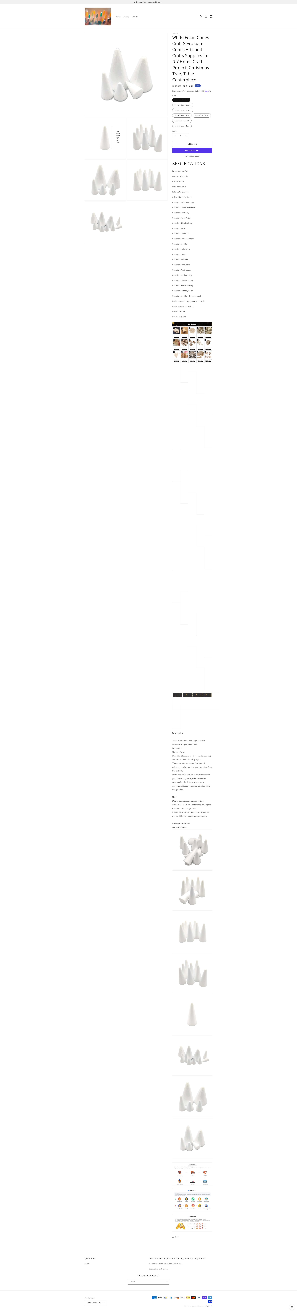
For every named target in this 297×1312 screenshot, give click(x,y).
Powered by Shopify (206, 1306)
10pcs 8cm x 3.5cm (182, 115)
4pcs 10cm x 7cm (201, 115)
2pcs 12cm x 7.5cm (182, 126)
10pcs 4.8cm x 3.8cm (183, 105)
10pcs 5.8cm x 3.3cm (183, 110)
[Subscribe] (166, 1282)
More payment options (192, 156)
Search (87, 1264)
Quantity (175, 131)
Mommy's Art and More (195, 1306)
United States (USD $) (94, 1303)
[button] (200, 16)
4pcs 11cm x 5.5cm (182, 121)
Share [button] (177, 1237)
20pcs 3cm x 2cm (181, 100)
